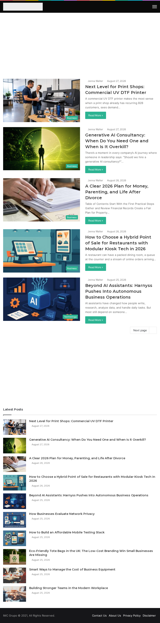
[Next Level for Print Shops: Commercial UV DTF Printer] (14, 427)
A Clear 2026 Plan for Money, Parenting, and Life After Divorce (116, 192)
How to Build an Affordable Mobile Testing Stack (67, 532)
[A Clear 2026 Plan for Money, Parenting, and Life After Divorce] (14, 464)
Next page (140, 330)
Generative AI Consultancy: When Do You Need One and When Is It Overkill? (116, 141)
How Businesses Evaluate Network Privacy (62, 514)
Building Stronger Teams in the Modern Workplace (68, 588)
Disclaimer (149, 615)
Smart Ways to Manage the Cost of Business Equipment (72, 569)
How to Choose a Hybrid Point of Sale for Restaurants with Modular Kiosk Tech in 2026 (118, 243)
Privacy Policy (132, 615)
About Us (115, 615)
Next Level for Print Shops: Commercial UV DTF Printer (71, 421)
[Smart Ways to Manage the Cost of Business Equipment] (14, 575)
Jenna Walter (95, 81)
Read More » (95, 115)
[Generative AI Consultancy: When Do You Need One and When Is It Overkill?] (14, 445)
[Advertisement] (80, 44)
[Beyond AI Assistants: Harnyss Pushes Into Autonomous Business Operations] (14, 501)
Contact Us (99, 615)
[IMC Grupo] (21, 7)
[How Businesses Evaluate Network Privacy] (14, 520)
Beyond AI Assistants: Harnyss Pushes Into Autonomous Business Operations (118, 291)
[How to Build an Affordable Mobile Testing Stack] (14, 538)
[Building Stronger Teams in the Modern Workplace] (14, 594)
